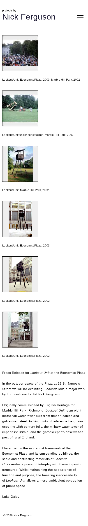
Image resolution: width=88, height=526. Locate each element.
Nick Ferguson (29, 16)
